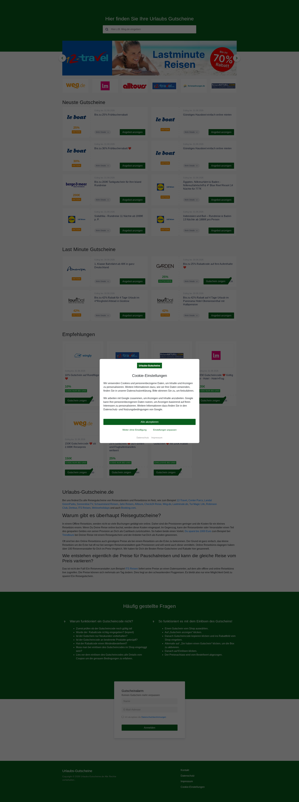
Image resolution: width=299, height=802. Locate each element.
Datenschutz (143, 437)
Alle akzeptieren (150, 422)
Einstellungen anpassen (165, 430)
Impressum (156, 437)
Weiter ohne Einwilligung (134, 430)
